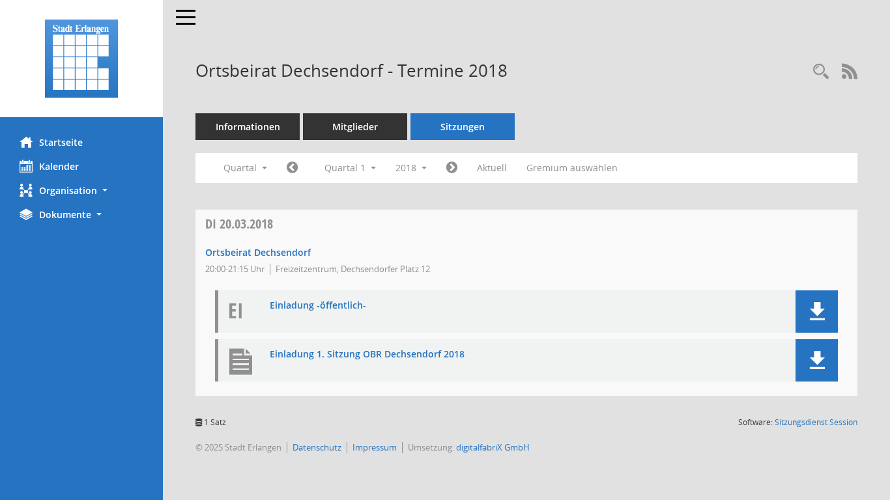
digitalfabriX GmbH (493, 447)
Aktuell (492, 167)
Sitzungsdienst (816, 422)
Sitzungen (462, 126)
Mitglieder (355, 126)
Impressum (374, 447)
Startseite (61, 142)
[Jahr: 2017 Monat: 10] (292, 168)
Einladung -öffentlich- (318, 305)
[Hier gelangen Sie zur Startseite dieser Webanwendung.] (81, 59)
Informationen (248, 126)
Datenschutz (317, 447)
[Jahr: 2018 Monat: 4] (452, 168)
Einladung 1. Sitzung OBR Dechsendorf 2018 (367, 354)
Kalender (59, 166)
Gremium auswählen (572, 167)
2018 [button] (407, 167)
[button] (81, 190)
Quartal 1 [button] (346, 167)
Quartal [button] (241, 167)
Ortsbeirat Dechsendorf (258, 252)
